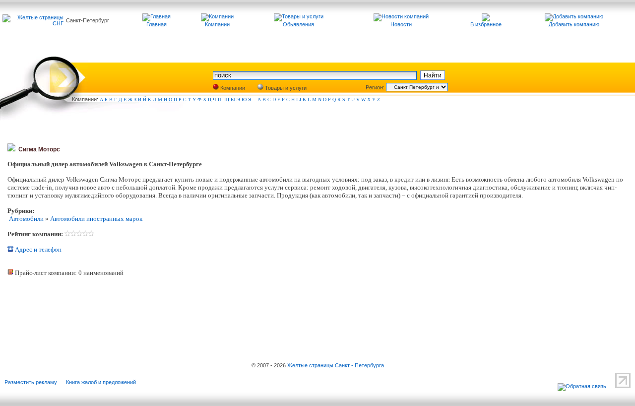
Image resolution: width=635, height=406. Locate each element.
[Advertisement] (124, 310)
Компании (232, 88)
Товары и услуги (285, 88)
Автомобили (25, 218)
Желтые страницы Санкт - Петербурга (335, 365)
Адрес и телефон (37, 249)
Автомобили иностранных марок (96, 218)
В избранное (486, 24)
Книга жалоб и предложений (101, 382)
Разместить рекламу (30, 382)
